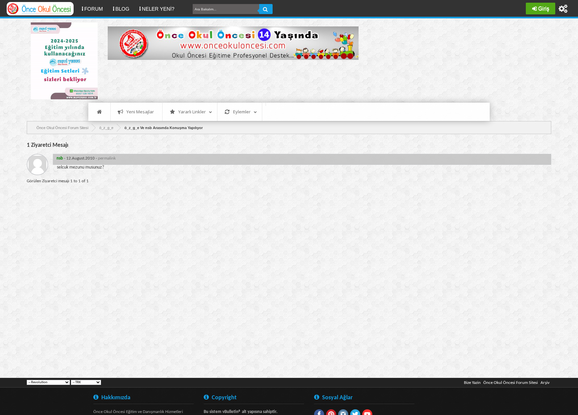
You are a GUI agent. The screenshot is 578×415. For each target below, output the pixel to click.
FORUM (96, 9)
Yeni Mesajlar (140, 112)
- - (86, 158)
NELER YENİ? (158, 9)
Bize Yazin (472, 383)
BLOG (122, 9)
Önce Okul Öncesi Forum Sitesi (510, 383)
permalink (107, 158)
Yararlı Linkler (192, 112)
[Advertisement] (229, 80)
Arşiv (545, 383)
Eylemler (242, 112)
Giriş (543, 8)
